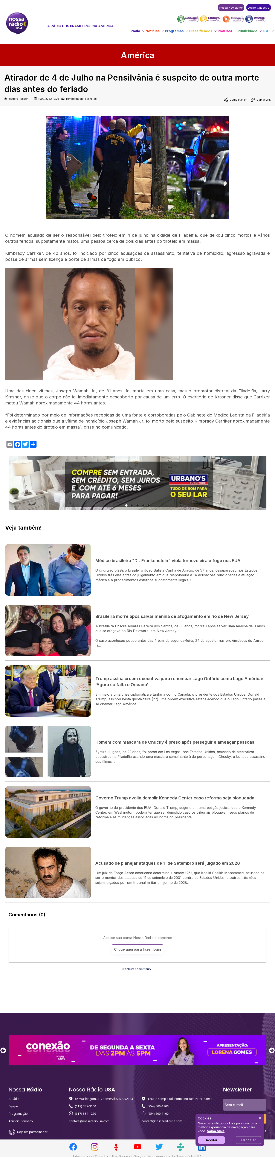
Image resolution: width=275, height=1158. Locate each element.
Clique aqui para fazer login (137, 949)
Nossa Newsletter (231, 7)
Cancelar (248, 1140)
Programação (18, 1113)
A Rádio (14, 1099)
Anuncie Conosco (21, 1121)
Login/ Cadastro (258, 7)
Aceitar (211, 1140)
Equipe (13, 1106)
